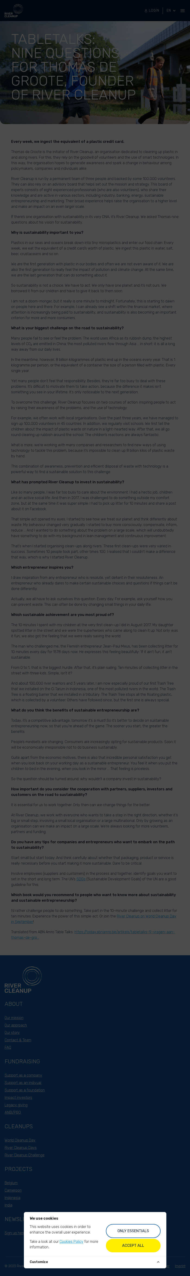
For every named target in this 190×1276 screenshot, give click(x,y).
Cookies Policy (71, 1241)
